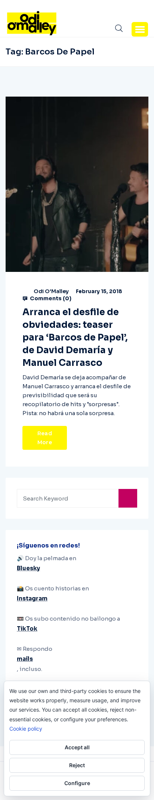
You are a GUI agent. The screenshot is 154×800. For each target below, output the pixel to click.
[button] (140, 29)
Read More (44, 438)
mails (25, 658)
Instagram (32, 598)
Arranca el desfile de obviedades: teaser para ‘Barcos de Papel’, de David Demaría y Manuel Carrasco (75, 337)
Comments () (50, 298)
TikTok (27, 628)
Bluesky (28, 568)
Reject (77, 765)
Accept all (77, 747)
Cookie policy (25, 728)
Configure (77, 783)
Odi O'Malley (51, 291)
